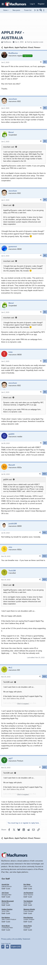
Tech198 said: (8, 682)
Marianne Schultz (29, 909)
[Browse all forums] (37, 10)
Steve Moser (6, 925)
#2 (45, 108)
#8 (45, 392)
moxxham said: (8, 147)
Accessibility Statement (21, 939)
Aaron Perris (28, 925)
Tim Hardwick (28, 901)
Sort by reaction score (35, 42)
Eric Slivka (27, 884)
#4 (45, 200)
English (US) (15, 947)
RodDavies (7, 42)
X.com (8, 888)
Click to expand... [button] (23, 704)
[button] (2, 4)
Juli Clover (5, 892)
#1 (45, 62)
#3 (45, 141)
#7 (45, 361)
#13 (44, 579)
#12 (44, 556)
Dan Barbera (6, 917)
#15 (44, 767)
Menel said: (7, 205)
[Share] (41, 62)
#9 (45, 443)
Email (3, 888)
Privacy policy (6, 939)
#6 (45, 312)
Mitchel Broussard (8, 901)
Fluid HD (8, 943)
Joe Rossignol (28, 892)
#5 (45, 255)
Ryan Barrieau (28, 917)
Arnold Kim (5, 884)
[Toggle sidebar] (44, 10)
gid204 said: (7, 479)
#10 (44, 474)
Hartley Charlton (7, 909)
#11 (44, 532)
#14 (44, 676)
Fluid (2, 943)
